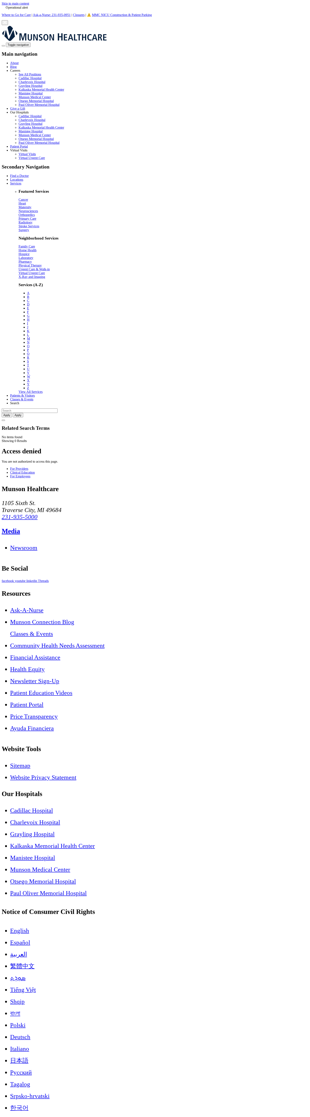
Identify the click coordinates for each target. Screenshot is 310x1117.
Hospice (24, 254)
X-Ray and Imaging (32, 277)
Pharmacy (25, 261)
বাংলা (15, 1013)
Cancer (23, 199)
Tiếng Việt (23, 989)
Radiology (25, 222)
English (19, 930)
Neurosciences (28, 211)
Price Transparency (34, 716)
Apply (18, 415)
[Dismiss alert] (5, 22)
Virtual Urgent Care (32, 158)
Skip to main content (15, 3)
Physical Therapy (30, 265)
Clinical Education (22, 472)
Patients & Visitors (22, 395)
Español (20, 942)
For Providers (19, 468)
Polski (18, 1025)
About (14, 63)
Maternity (25, 207)
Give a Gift (17, 108)
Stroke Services (29, 226)
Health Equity (27, 669)
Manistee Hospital (31, 93)
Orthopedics (27, 215)
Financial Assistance (35, 657)
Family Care (27, 246)
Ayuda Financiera (32, 728)
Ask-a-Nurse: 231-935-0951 (52, 15)
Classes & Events (21, 399)
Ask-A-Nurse (26, 610)
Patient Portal (19, 146)
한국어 (19, 1107)
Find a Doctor (19, 176)
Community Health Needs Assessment (57, 645)
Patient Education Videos (41, 692)
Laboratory (26, 258)
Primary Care (27, 218)
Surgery (24, 230)
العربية (18, 954)
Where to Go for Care (16, 15)
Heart (22, 203)
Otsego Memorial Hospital (36, 101)
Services (15, 183)
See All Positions (30, 74)
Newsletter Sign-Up (34, 681)
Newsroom (23, 547)
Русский (21, 1072)
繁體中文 (22, 966)
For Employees (20, 476)
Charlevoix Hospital (32, 82)
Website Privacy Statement (43, 777)
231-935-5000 (20, 516)
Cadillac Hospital (30, 78)
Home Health (27, 250)
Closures (79, 15)
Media (11, 531)
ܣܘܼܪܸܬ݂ (18, 977)
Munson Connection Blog (42, 621)
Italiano (19, 1048)
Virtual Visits (27, 154)
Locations (16, 179)
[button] (159, 88)
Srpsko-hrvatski (30, 1096)
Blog (13, 67)
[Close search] (3, 420)
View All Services (31, 391)
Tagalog (20, 1084)
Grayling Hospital (30, 86)
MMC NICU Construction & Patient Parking (122, 15)
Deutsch (20, 1036)
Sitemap (20, 765)
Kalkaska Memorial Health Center (41, 89)
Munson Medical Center (35, 97)
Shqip (17, 1001)
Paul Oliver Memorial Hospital (39, 104)
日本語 (19, 1060)
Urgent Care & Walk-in (34, 269)
